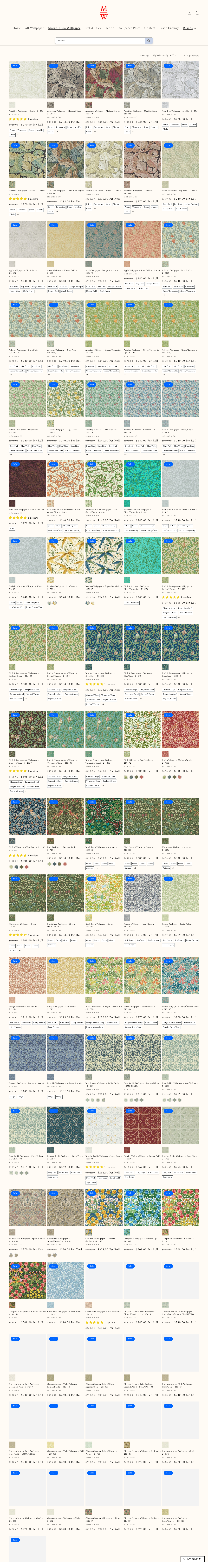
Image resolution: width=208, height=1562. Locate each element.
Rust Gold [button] (167, 204)
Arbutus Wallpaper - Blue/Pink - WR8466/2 (62, 351)
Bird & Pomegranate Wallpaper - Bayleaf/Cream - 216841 (62, 675)
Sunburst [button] (107, 1255)
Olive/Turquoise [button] (70, 526)
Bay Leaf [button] (178, 204)
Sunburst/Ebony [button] (93, 1255)
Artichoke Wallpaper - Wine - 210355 (26, 509)
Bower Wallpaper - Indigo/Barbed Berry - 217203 (180, 1008)
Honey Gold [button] (168, 209)
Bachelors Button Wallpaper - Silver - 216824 (26, 588)
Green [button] (88, 863)
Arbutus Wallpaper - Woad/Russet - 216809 (178, 431)
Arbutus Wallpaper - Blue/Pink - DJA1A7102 (24, 351)
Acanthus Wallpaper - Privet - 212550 (27, 190)
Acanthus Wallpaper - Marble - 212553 (180, 111)
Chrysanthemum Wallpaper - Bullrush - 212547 (142, 1476)
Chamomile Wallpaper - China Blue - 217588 (64, 1317)
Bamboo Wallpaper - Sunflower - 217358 (62, 588)
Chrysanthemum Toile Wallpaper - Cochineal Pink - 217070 (25, 1397)
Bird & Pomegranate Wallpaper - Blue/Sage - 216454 (139, 675)
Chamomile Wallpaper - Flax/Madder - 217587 (103, 1317)
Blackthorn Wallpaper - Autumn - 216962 (101, 849)
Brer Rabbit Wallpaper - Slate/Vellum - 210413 (180, 1085)
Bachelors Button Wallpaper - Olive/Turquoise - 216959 (137, 511)
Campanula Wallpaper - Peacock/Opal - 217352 (142, 1240)
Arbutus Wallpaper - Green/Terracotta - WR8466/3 (180, 351)
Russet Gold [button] (76, 1172)
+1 (97, 868)
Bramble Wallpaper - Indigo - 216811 (64, 1083)
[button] (189, 28)
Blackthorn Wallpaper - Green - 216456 (176, 849)
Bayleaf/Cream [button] (186, 613)
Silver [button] (50, 526)
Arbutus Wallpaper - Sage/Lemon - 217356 (63, 431)
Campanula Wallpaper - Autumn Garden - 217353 (100, 1240)
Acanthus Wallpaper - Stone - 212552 (103, 190)
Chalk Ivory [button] (181, 209)
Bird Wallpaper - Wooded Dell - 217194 (62, 849)
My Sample (194, 1559)
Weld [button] (127, 1331)
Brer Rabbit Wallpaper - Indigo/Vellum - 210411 (103, 1085)
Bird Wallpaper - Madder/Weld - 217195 (177, 762)
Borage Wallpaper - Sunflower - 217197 (61, 1008)
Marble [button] (40, 130)
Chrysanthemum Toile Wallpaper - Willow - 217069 (101, 1476)
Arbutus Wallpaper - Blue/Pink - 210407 (177, 272)
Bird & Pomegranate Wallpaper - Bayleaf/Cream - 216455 (24, 675)
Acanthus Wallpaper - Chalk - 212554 (27, 111)
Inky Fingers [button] (130, 945)
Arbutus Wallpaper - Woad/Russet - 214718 (140, 431)
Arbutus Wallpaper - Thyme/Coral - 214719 (102, 431)
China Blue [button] (67, 1331)
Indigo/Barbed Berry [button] (95, 1023)
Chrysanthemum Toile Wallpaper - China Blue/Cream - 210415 (140, 1317)
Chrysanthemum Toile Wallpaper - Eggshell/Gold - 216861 (101, 1397)
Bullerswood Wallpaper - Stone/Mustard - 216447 (59, 1240)
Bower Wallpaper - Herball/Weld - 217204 (139, 1008)
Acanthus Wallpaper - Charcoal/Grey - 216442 (65, 112)
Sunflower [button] (141, 940)
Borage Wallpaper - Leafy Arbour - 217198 (178, 925)
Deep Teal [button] (52, 1172)
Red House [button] (129, 940)
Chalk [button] (12, 135)
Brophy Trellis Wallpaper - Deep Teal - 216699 (65, 1158)
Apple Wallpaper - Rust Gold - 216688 (142, 270)
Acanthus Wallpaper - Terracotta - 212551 (139, 192)
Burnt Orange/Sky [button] (73, 530)
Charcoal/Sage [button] (169, 608)
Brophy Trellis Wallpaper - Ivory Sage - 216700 (103, 1158)
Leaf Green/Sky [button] (55, 530)
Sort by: (144, 55)
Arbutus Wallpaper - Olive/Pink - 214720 (24, 431)
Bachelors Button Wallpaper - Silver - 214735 (179, 511)
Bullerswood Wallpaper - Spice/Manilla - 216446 (27, 1240)
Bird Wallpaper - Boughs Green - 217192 (139, 762)
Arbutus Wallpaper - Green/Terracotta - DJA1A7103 (142, 351)
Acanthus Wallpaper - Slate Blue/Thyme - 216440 (65, 192)
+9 (132, 1496)
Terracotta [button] (22, 130)
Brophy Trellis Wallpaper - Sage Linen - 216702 (180, 1158)
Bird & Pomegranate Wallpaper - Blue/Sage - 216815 (177, 675)
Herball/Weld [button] (113, 1023)
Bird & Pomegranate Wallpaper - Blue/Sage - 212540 (100, 675)
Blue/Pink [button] (167, 286)
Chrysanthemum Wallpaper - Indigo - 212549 (102, 1556)
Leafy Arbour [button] (154, 940)
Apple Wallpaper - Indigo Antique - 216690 (101, 272)
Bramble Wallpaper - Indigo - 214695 (26, 1083)
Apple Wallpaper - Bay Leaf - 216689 (179, 190)
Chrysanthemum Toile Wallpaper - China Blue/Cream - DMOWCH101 (179, 1317)
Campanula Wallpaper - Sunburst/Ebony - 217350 (27, 1317)
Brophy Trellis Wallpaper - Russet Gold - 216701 (142, 1158)
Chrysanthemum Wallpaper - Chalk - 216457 (26, 1556)
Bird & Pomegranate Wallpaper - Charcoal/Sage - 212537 (24, 762)
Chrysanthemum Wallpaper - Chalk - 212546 (179, 1476)
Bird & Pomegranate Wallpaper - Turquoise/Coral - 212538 (62, 762)
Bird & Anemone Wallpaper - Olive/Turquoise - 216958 (137, 588)
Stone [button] (31, 130)
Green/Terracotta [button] (170, 291)
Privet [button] (12, 130)
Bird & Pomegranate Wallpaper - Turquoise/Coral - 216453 (100, 762)
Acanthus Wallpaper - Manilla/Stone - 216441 (141, 112)
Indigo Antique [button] (191, 204)
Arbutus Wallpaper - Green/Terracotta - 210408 (103, 351)
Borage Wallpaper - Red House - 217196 (24, 1008)
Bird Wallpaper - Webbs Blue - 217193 (27, 847)
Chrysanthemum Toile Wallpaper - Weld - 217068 (65, 1476)
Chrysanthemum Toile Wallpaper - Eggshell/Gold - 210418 (63, 1397)
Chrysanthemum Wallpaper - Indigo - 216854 (141, 1556)
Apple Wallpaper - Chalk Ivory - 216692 (24, 272)
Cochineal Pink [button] (146, 1331)
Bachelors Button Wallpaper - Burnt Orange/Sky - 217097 (64, 511)
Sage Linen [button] (53, 1177)
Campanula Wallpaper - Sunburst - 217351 (178, 1240)
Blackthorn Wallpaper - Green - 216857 (23, 925)
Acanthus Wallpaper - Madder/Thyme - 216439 (103, 112)
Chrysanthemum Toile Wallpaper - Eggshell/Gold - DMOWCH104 (140, 1397)
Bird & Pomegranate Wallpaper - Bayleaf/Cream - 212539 (177, 588)
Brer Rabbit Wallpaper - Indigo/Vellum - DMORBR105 (141, 1085)
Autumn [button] (89, 868)
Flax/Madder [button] (53, 1331)
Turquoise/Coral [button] (185, 608)
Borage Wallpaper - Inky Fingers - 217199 (140, 925)
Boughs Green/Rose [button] (94, 1027)
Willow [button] (134, 1331)
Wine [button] (12, 528)
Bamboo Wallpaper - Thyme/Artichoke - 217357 (103, 588)
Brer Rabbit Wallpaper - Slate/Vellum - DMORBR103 (27, 1158)
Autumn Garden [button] (108, 1259)
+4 (18, 135)
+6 (164, 295)
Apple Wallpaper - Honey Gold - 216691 (62, 272)
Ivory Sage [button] (64, 1172)
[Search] (149, 41)
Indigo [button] (12, 1097)
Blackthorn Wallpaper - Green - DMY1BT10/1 (62, 925)
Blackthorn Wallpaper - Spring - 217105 (100, 925)
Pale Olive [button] (129, 1491)
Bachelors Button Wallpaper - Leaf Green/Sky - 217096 (101, 511)
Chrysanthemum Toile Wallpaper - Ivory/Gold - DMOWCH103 (25, 1476)
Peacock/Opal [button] (92, 1259)
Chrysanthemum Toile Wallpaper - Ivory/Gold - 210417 (178, 1397)
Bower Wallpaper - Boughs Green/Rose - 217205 (103, 1008)
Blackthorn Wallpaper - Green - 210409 (138, 849)
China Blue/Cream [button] (133, 1336)
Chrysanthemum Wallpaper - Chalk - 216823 (64, 1556)
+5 (125, 1340)
